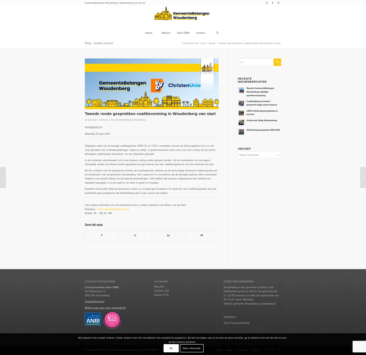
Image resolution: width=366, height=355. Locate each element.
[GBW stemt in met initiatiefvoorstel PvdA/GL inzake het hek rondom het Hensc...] (3, 177)
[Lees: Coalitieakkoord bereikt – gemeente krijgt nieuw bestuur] (241, 103)
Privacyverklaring (239, 322)
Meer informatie (192, 348)
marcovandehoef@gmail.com (113, 209)
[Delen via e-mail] (201, 235)
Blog (156, 286)
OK (171, 348)
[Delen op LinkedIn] (168, 235)
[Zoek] (217, 33)
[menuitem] (148, 33)
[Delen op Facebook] (101, 235)
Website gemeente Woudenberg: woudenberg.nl (250, 303)
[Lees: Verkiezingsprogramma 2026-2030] (241, 132)
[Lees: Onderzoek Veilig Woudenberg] (241, 122)
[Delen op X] (135, 235)
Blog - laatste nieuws (99, 43)
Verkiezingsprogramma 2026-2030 (263, 130)
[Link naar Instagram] (278, 3)
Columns (159, 290)
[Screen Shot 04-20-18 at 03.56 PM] (152, 83)
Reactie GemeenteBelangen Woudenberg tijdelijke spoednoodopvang (260, 92)
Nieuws (104, 120)
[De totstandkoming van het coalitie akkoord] (363, 177)
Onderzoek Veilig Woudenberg (261, 120)
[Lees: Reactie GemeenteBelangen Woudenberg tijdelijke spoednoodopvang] (241, 90)
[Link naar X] (267, 3)
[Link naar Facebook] (272, 3)
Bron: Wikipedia (245, 299)
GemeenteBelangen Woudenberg (130, 120)
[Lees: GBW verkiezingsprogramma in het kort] (241, 113)
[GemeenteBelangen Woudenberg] (183, 17)
